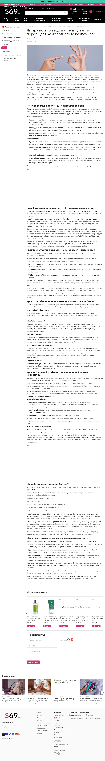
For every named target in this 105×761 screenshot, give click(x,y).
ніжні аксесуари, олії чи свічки (77, 293)
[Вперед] (103, 613)
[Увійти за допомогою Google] (72, 639)
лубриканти (31, 421)
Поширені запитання (11, 55)
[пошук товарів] (65, 13)
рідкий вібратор (86, 435)
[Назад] (26, 613)
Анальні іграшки (56, 19)
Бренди (97, 19)
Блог (4, 48)
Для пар (25, 19)
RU (72, 4)
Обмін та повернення (45, 5)
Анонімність (30, 5)
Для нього (16, 19)
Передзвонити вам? (77, 718)
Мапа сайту (7, 51)
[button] (103, 1)
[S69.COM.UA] (12, 715)
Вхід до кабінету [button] (59, 715)
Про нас (21, 5)
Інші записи (8, 676)
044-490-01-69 (34, 8)
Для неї (6, 19)
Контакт (5, 44)
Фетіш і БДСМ (70, 19)
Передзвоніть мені (48, 8)
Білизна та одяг (84, 19)
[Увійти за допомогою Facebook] (68, 639)
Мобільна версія (9, 738)
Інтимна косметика (39, 19)
